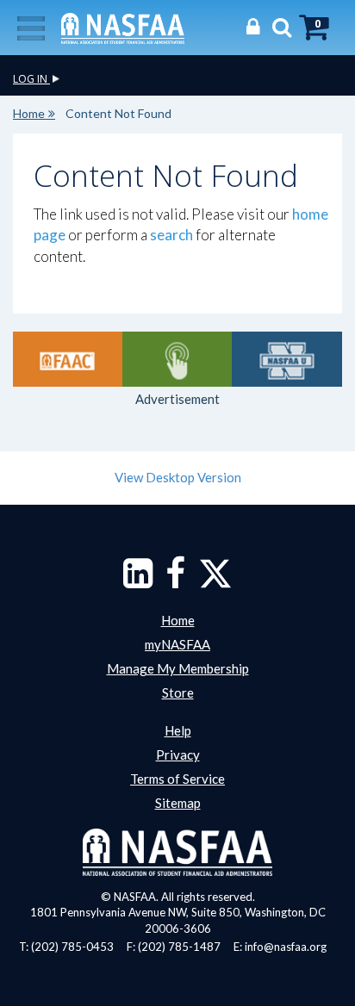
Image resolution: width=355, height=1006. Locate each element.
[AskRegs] (177, 359)
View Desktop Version (178, 477)
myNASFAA (177, 644)
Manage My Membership (178, 668)
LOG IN (31, 78)
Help (178, 730)
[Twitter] (215, 581)
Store (178, 692)
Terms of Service (177, 778)
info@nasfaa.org (286, 946)
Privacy (178, 754)
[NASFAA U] (286, 359)
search (171, 235)
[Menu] (31, 26)
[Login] (248, 26)
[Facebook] (175, 581)
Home (29, 113)
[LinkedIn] (138, 581)
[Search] (277, 26)
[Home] (122, 26)
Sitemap (178, 802)
